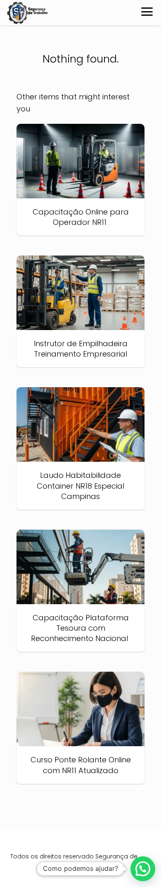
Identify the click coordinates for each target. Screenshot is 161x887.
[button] (142, 868)
